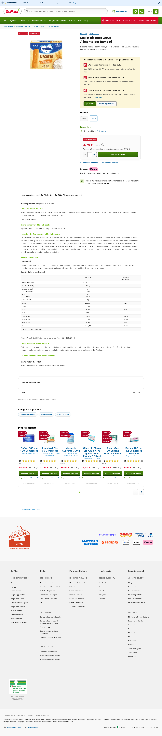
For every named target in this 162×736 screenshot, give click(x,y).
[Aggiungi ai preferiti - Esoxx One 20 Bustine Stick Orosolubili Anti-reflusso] (120, 433)
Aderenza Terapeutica (77, 606)
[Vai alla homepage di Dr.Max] (13, 11)
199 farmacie (76, 478)
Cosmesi (131, 625)
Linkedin (102, 599)
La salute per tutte (135, 595)
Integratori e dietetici (135, 621)
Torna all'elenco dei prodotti (31, 509)
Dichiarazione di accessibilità (50, 637)
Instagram (102, 595)
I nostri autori (133, 587)
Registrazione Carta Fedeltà (50, 655)
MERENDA (94, 33)
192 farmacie (55, 478)
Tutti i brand (132, 653)
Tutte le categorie (134, 649)
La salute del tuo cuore (136, 603)
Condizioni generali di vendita (50, 617)
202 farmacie (118, 478)
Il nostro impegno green (19, 603)
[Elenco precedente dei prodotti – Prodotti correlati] (135, 492)
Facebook (102, 583)
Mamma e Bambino (27, 414)
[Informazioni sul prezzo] (102, 145)
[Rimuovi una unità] (85, 154)
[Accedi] (141, 11)
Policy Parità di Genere (19, 622)
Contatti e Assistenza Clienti (50, 587)
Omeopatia (132, 645)
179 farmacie (34, 478)
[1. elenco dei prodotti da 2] (79, 492)
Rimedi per (132, 656)
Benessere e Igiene (135, 629)
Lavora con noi (16, 591)
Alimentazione (46, 414)
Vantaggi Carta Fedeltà (48, 651)
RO (157, 727)
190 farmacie (97, 478)
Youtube (102, 587)
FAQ (41, 603)
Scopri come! (77, 3)
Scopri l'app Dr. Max (18, 595)
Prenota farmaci (39, 20)
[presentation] (28, 438)
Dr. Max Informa (16, 610)
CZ (148, 727)
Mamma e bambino (135, 637)
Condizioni (97, 97)
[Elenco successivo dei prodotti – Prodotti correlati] (141, 492)
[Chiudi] (159, 2)
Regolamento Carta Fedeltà (50, 659)
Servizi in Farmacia (76, 591)
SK (151, 727)
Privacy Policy (45, 627)
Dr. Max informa (134, 591)
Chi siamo (14, 583)
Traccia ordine (75, 20)
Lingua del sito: (110, 727)
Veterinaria (132, 641)
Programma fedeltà (57, 20)
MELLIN (83, 33)
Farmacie (25, 20)
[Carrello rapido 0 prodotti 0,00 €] (155, 11)
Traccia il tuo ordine (47, 583)
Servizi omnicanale (76, 603)
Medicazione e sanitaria (136, 633)
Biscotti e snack (63, 414)
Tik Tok (101, 591)
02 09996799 (33, 727)
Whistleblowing (16, 618)
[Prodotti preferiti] (135, 11)
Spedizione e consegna (48, 595)
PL (154, 727)
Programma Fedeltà (18, 606)
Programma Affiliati (17, 599)
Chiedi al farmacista (135, 599)
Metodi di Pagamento (48, 591)
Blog (86, 20)
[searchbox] (66, 11)
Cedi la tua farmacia (76, 599)
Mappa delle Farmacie (77, 583)
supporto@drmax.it (14, 727)
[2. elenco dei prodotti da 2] (82, 492)
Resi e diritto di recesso (48, 599)
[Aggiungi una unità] (94, 154)
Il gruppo (14, 587)
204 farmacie (139, 478)
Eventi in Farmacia (75, 595)
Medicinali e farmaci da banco (139, 617)
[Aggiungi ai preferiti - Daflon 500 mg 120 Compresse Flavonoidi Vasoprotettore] (37, 433)
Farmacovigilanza (17, 614)
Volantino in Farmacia (77, 587)
